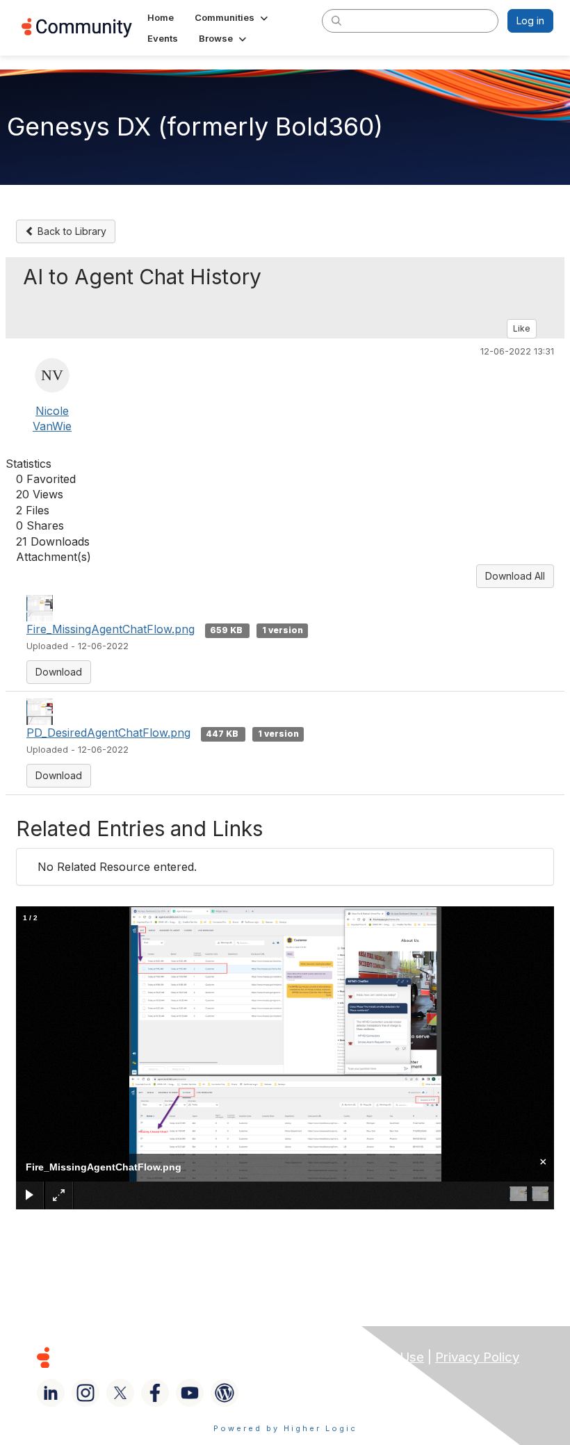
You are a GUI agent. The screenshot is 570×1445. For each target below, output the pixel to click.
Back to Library (70, 231)
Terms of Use (383, 1357)
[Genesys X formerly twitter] (120, 1393)
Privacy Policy (477, 1357)
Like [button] (521, 328)
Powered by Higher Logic (285, 1428)
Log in (530, 20)
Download (58, 672)
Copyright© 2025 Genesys (138, 1357)
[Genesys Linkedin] (51, 1393)
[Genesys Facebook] (155, 1393)
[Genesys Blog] (224, 1393)
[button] (232, 17)
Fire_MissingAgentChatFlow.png (110, 629)
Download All (515, 576)
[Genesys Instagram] (85, 1393)
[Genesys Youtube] (190, 1393)
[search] (336, 20)
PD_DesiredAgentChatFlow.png (108, 733)
